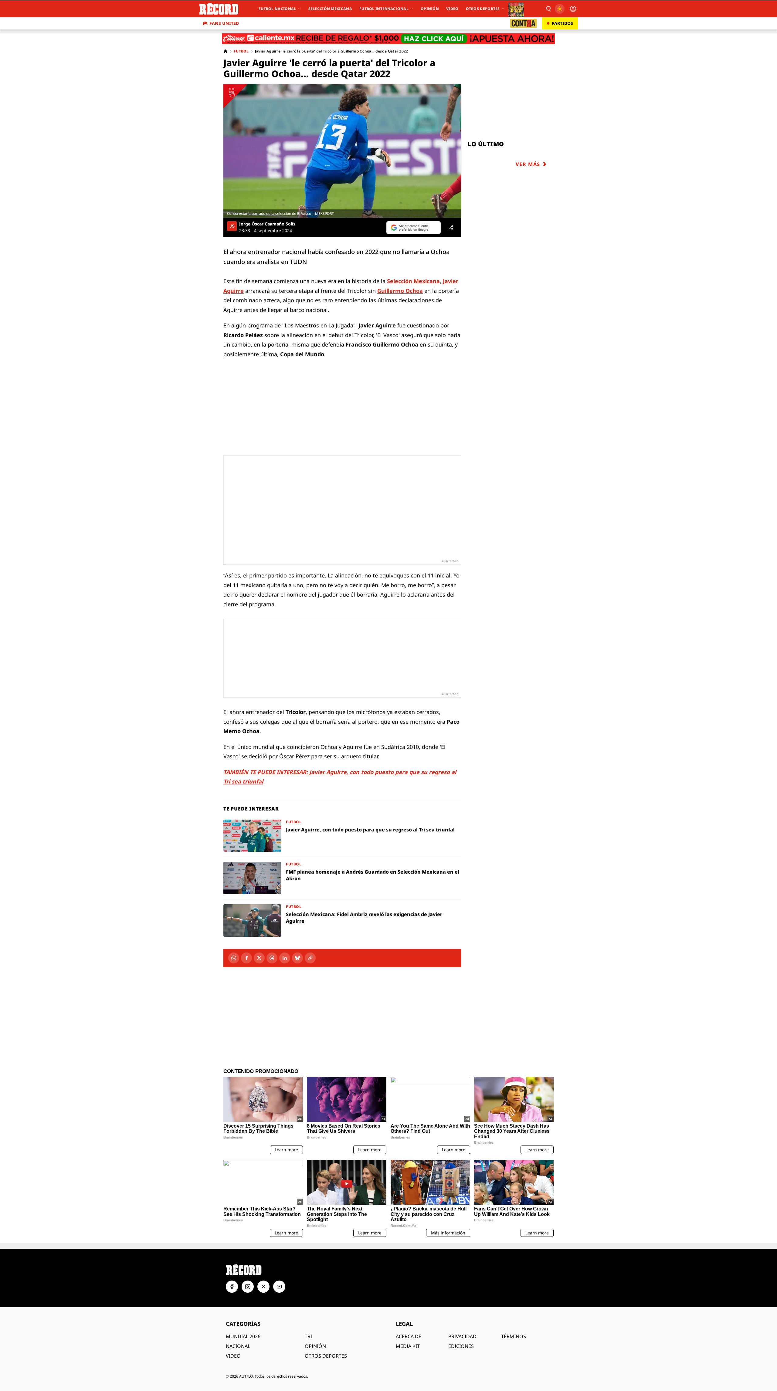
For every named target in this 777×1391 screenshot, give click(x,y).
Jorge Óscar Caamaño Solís (267, 224)
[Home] (225, 51)
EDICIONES (461, 1346)
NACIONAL (238, 1346)
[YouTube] (279, 1287)
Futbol (241, 51)
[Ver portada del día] (516, 8)
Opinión (430, 8)
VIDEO (233, 1355)
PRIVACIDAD (462, 1336)
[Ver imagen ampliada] (342, 151)
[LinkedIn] (284, 958)
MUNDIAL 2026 (243, 1336)
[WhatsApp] (233, 958)
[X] (259, 958)
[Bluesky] (297, 958)
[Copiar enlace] (310, 958)
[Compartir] (451, 227)
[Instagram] (248, 1287)
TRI (308, 1336)
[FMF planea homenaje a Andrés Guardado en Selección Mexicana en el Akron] (342, 878)
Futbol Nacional (277, 8)
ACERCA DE (408, 1336)
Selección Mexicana (330, 8)
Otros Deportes (483, 8)
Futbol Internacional (384, 8)
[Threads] (271, 958)
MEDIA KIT (408, 1346)
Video (452, 8)
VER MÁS (528, 164)
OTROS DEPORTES (326, 1355)
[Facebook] (246, 958)
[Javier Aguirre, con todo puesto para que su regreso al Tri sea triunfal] (342, 836)
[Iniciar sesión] (573, 9)
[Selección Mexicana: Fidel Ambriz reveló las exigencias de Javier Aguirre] (342, 920)
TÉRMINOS (513, 1336)
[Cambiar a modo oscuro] (560, 9)
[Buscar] (548, 9)
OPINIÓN (315, 1346)
